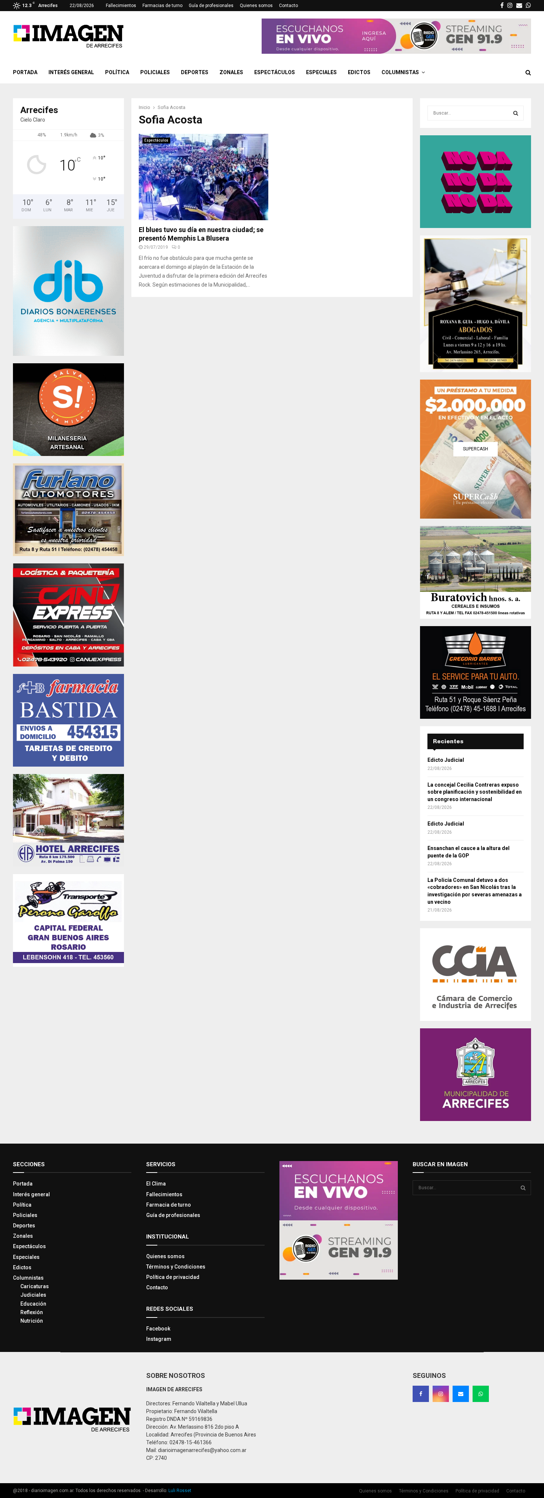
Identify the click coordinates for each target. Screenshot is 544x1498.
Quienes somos (256, 5)
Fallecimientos (121, 5)
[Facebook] (421, 1394)
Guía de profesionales (211, 5)
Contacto (288, 5)
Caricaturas (34, 1286)
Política (117, 72)
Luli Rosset (179, 1490)
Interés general (71, 72)
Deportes (194, 72)
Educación (33, 1304)
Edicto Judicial (445, 760)
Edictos (359, 72)
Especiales (321, 72)
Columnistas (400, 72)
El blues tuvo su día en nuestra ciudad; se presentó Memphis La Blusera (201, 234)
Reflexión (31, 1312)
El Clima (156, 1184)
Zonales (231, 72)
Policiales (155, 72)
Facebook (158, 1329)
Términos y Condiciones (175, 1267)
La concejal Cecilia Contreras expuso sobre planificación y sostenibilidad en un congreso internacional (474, 792)
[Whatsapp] (481, 1394)
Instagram (158, 1339)
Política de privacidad (172, 1277)
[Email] (461, 1394)
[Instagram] (441, 1394)
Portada (25, 72)
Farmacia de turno (168, 1205)
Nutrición (31, 1321)
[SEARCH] (516, 113)
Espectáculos (274, 72)
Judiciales (33, 1295)
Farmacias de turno (162, 5)
